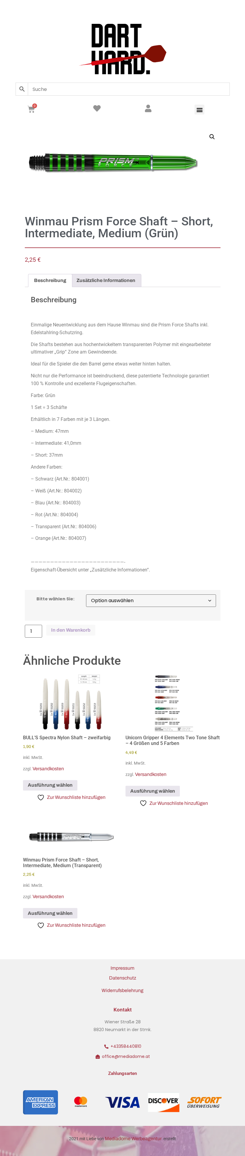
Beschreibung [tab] (50, 280)
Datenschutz (122, 977)
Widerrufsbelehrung (122, 990)
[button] (199, 109)
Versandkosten (48, 768)
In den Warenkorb (71, 630)
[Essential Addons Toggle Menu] (223, 10)
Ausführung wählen (50, 785)
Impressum (122, 968)
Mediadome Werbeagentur (134, 1138)
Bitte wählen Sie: (55, 599)
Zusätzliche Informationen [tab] (105, 280)
